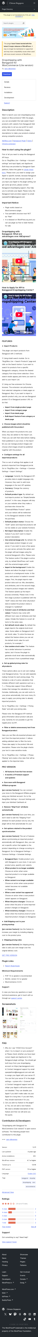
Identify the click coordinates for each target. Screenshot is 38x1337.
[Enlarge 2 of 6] (15, 1020)
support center (16, 998)
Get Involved (25, 1272)
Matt (5, 1293)
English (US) (32, 1173)
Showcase (24, 1254)
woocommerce (30, 1186)
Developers (6, 1279)
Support (7, 103)
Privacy (5, 1265)
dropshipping (27, 1182)
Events (22, 1275)
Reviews (7, 87)
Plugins (22, 1262)
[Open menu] (35, 3)
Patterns (23, 1265)
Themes (23, 1258)
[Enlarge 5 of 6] (33, 1023)
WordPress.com (9, 1289)
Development (9, 98)
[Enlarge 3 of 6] (15, 1033)
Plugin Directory (7, 9)
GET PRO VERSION (9, 955)
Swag (23, 1283)
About (4, 1254)
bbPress (6, 1296)
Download (7, 74)
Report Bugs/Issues (12, 966)
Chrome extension (9, 144)
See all (33, 1227)
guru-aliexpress (10, 69)
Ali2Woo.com (7, 141)
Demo (29, 141)
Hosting (5, 1262)
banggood (25, 1178)
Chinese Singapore (14, 1309)
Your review (6, 1227)
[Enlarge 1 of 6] (15, 1010)
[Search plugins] (23, 23)
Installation (8, 92)
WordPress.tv (8, 1283)
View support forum (9, 1242)
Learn (4, 1272)
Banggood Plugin (19, 141)
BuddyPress (7, 1300)
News (4, 1258)
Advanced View (8, 1192)
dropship (32, 1178)
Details (6, 82)
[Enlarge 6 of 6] (33, 1031)
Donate (24, 1279)
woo (34, 1182)
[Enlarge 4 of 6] (33, 1010)
